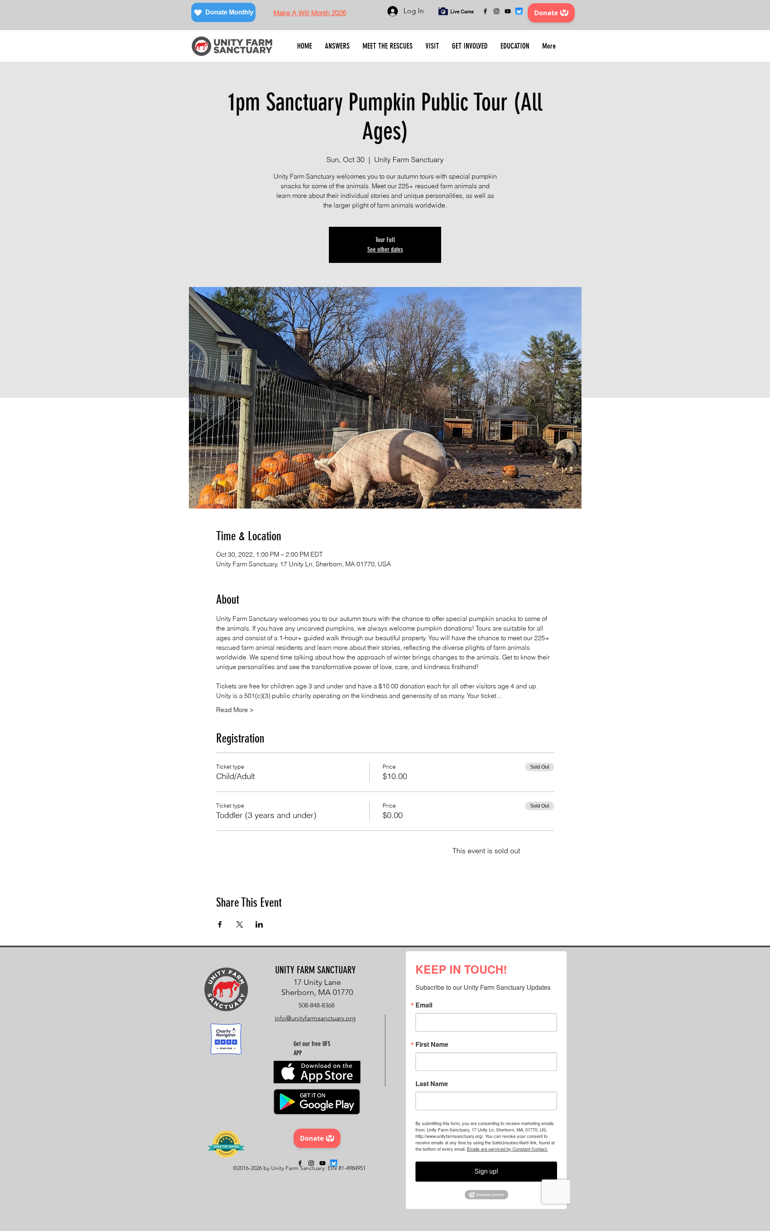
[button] (337, 46)
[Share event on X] (239, 924)
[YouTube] (507, 11)
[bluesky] (519, 11)
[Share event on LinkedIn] (259, 924)
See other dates (385, 249)
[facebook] (485, 11)
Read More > (235, 710)
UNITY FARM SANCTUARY (315, 970)
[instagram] (496, 11)
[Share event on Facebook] (220, 924)
